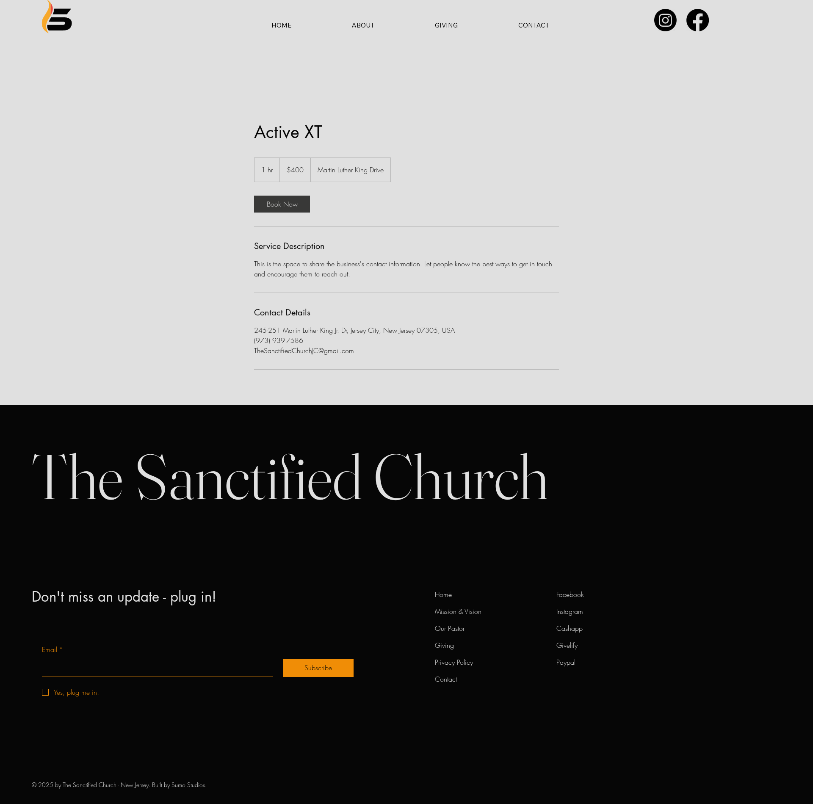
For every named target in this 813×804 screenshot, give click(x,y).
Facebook (570, 594)
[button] (363, 25)
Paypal (565, 662)
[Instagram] (665, 20)
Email (52, 649)
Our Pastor (450, 628)
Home (445, 594)
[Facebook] (697, 20)
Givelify (567, 645)
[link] (282, 204)
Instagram (571, 611)
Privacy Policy (454, 662)
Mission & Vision (458, 611)
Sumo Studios (188, 785)
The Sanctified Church (290, 476)
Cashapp (569, 628)
